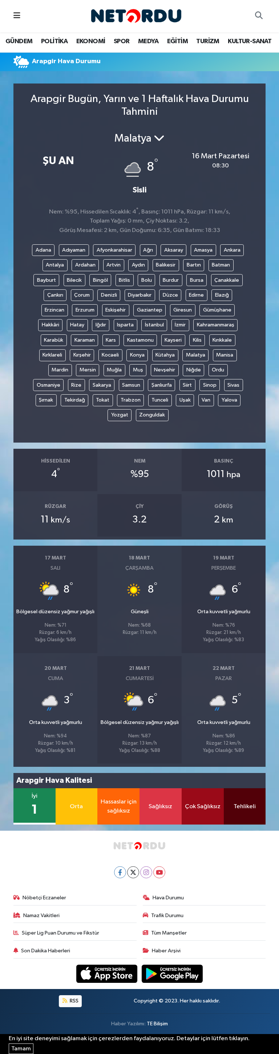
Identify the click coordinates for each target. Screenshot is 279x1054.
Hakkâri (50, 324)
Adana (43, 250)
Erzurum (85, 310)
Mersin (88, 370)
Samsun (131, 385)
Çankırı (55, 295)
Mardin (60, 370)
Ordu (218, 370)
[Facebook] (120, 872)
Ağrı (148, 250)
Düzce (170, 295)
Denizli (109, 295)
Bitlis (124, 280)
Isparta (125, 324)
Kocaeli (110, 355)
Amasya (203, 250)
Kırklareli (52, 355)
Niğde (193, 370)
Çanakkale (226, 280)
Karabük (53, 340)
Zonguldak (152, 415)
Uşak (185, 400)
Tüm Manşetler (169, 933)
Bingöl (100, 280)
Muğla (114, 370)
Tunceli (159, 400)
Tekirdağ (74, 400)
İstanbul (154, 324)
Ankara (232, 250)
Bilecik (74, 280)
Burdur (171, 280)
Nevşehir (164, 370)
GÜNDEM (18, 41)
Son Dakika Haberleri (45, 950)
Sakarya (102, 385)
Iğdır (101, 324)
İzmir (180, 324)
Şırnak (46, 400)
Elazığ (222, 295)
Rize (76, 385)
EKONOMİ (90, 41)
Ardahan (85, 265)
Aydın (138, 265)
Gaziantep (149, 310)
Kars (111, 340)
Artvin (113, 265)
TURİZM (207, 41)
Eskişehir (115, 310)
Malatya (195, 355)
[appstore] (107, 973)
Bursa (196, 280)
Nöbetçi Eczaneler (44, 897)
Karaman (84, 340)
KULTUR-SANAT (249, 41)
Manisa (224, 355)
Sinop (210, 385)
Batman (221, 265)
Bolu (146, 280)
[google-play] (172, 973)
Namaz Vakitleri (41, 915)
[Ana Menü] (16, 16)
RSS (73, 1001)
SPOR (122, 41)
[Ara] (259, 16)
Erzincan (54, 310)
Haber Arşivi (166, 950)
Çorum (82, 295)
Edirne (196, 295)
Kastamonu (140, 340)
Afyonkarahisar (114, 250)
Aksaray (173, 250)
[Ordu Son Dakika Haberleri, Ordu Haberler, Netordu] (136, 16)
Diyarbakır (139, 295)
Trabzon (131, 400)
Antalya (55, 265)
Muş (138, 370)
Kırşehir (82, 355)
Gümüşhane (217, 310)
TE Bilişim (157, 1023)
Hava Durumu (168, 897)
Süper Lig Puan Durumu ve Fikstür (60, 933)
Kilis (197, 340)
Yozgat (119, 415)
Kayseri (173, 340)
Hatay (77, 324)
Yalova (229, 400)
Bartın (194, 265)
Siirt (187, 385)
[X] (133, 872)
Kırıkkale (222, 340)
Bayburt (46, 280)
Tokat (102, 400)
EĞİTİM (177, 41)
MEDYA (148, 41)
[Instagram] (146, 872)
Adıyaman (73, 250)
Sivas (233, 385)
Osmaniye (48, 385)
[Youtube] (159, 872)
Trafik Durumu (167, 915)
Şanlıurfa (161, 385)
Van (206, 400)
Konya (137, 355)
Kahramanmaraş (215, 324)
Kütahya (165, 355)
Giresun (182, 310)
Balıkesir (165, 265)
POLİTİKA (54, 41)
